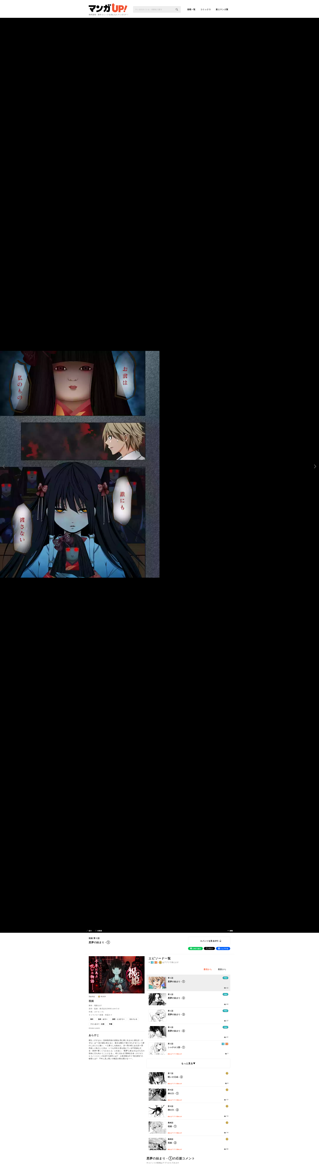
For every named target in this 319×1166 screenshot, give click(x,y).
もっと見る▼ (188, 1063)
